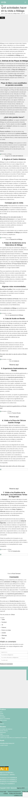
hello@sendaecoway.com (7, 743)
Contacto (2, 723)
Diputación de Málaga (16, 239)
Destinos (2, 715)
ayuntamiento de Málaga (16, 315)
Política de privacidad (15, 793)
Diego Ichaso (17, 13)
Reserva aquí (14, 365)
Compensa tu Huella (4, 735)
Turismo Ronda (16, 413)
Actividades (2, 717)
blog (2, 5)
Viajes (1, 734)
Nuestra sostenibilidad (5, 718)
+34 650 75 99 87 (4, 745)
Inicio (1, 711)
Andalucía (16, 361)
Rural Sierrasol (16, 573)
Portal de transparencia (14, 791)
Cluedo (1, 713)
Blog (1, 722)
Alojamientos (3, 732)
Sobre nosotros (3, 720)
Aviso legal (3, 791)
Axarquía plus (16, 551)
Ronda (2, 373)
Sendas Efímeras (4, 730)
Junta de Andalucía (17, 155)
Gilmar (13, 614)
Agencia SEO (20, 788)
